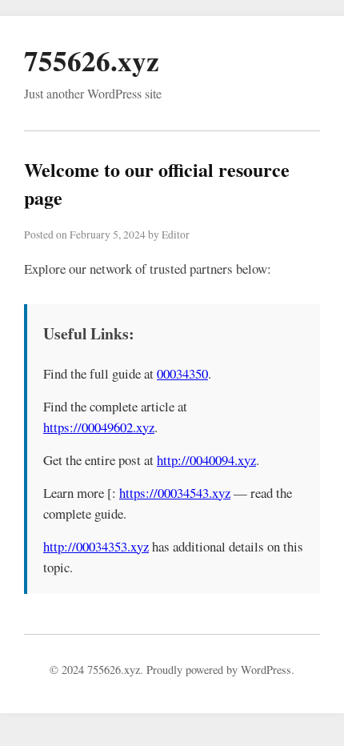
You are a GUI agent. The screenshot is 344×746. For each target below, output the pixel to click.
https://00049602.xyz (98, 427)
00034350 (182, 373)
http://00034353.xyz (96, 546)
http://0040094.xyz (206, 460)
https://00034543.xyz (174, 492)
